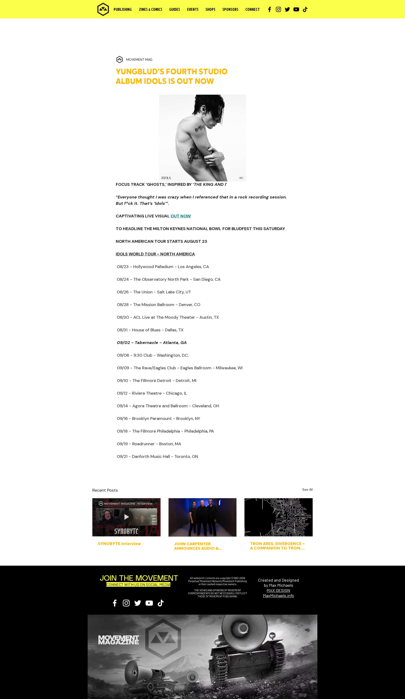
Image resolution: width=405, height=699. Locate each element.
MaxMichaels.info (278, 595)
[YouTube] (296, 9)
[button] (150, 9)
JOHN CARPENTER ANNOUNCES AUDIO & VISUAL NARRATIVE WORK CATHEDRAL (200, 546)
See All (307, 489)
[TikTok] (305, 9)
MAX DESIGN (278, 590)
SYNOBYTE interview (119, 544)
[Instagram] (278, 9)
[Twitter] (287, 9)
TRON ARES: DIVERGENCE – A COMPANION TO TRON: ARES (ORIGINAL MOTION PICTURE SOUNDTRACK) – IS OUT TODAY (277, 546)
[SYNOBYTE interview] (126, 517)
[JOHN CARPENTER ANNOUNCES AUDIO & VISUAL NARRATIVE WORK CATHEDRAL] (203, 517)
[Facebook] (269, 9)
